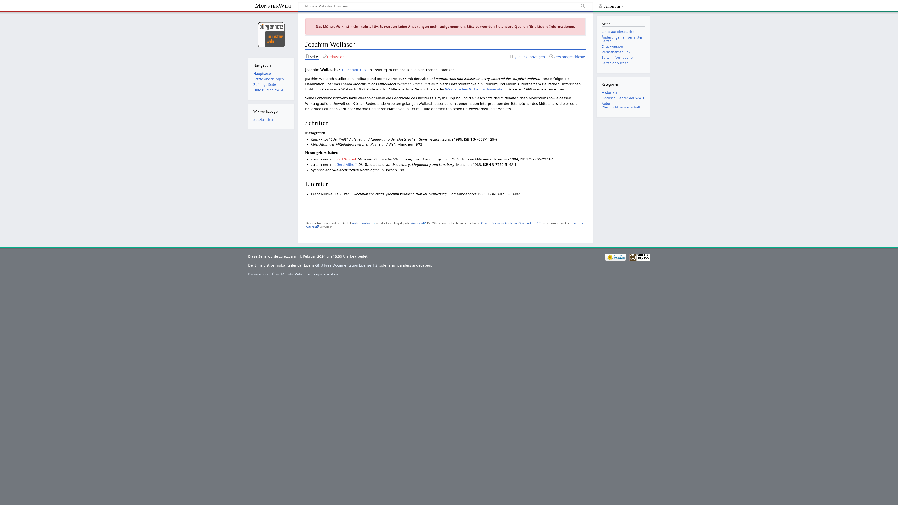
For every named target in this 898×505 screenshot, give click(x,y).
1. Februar (349, 69)
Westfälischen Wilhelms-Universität (474, 89)
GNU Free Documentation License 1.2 (346, 265)
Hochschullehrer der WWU (623, 98)
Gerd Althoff (347, 164)
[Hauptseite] (271, 34)
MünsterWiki (273, 5)
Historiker (610, 92)
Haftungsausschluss (322, 274)
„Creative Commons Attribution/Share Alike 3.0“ (509, 223)
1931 (363, 69)
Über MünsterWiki (287, 274)
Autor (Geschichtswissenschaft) (621, 105)
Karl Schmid (346, 159)
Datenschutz (258, 274)
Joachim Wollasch (362, 223)
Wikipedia (417, 223)
